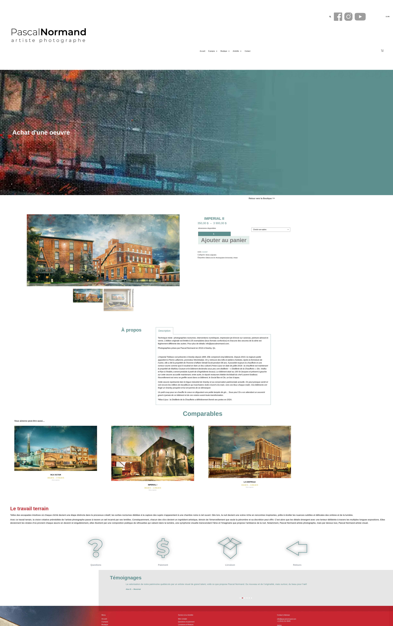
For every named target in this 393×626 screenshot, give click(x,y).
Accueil (202, 51)
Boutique (224, 51)
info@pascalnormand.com (217, 344)
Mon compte (182, 619)
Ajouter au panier (223, 240)
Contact (247, 51)
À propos (211, 51)
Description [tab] (164, 330)
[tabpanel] (213, 369)
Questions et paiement (186, 622)
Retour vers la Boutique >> (262, 198)
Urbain (235, 257)
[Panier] (382, 50)
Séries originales (211, 255)
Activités (236, 51)
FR (388, 16)
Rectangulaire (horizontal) (224, 257)
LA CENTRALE (250, 482)
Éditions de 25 (210, 257)
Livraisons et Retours (185, 624)
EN (386, 16)
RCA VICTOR (55, 475)
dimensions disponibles (207, 228)
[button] (330, 16)
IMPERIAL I (152, 485)
